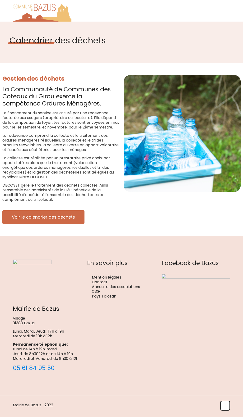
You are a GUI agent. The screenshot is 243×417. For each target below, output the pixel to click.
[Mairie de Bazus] (42, 10)
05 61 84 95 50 (34, 368)
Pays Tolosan (104, 296)
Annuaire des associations (116, 286)
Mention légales (106, 277)
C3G (96, 291)
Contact (99, 282)
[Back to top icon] (225, 406)
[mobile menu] (223, 11)
